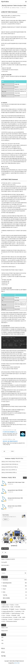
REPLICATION (5, 606)
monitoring (18, 611)
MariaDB (14, 615)
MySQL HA (17, 619)
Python (12, 604)
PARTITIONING (6, 613)
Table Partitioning (15, 613)
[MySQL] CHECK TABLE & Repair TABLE (10, 461)
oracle (17, 609)
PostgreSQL (5, 609)
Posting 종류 (4, 562)
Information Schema (7, 617)
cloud (22, 619)
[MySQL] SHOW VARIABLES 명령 (8, 472)
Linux (3, 615)
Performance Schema (12, 621)
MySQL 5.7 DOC (4, 627)
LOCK (17, 604)
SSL (23, 611)
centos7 (11, 619)
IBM (20, 617)
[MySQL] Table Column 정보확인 (8, 469)
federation (23, 609)
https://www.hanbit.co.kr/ (8, 429)
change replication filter (8, 611)
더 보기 (25, 477)
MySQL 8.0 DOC (4, 630)
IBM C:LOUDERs (15, 598)
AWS (24, 617)
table (12, 606)
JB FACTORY (17, 663)
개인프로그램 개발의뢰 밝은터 (10, 441)
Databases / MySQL (15, 7)
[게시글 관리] (8, 451)
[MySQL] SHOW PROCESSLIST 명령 (9, 467)
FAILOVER (17, 606)
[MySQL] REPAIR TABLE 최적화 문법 (9, 464)
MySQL (13, 458)
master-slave (5, 604)
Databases (7, 458)
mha (23, 613)
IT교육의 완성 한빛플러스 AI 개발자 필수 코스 (10, 432)
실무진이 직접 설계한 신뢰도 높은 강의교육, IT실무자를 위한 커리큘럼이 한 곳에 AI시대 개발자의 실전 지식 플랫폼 (10, 434)
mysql (12, 609)
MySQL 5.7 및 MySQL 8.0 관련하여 (8, 559)
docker (8, 615)
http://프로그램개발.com (8, 439)
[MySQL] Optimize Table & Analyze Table (14, 5)
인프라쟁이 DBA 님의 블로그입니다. (9, 516)
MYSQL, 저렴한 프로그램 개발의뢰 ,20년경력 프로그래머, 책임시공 (14, 444)
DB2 (19, 615)
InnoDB (15, 617)
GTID (3, 621)
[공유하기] (6, 451)
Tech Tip (15, 595)
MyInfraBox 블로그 (5, 565)
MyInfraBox (6, 515)
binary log (4, 619)
